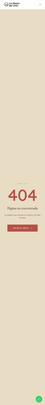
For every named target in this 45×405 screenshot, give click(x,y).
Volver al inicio (20, 228)
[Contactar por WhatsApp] (39, 399)
